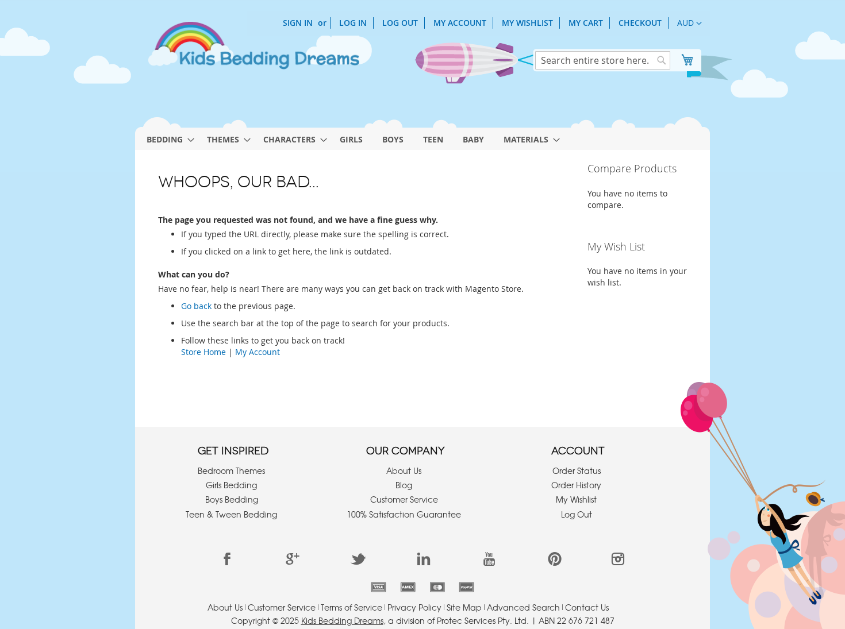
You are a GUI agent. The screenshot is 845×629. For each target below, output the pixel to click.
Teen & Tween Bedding (231, 514)
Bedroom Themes (231, 470)
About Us (403, 470)
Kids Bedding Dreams (342, 620)
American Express (408, 587)
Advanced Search (523, 607)
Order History (576, 485)
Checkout (640, 22)
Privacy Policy (414, 607)
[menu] (422, 136)
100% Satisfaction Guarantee (404, 514)
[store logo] (253, 50)
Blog (403, 485)
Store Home (203, 351)
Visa (378, 587)
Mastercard (437, 587)
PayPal (466, 587)
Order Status (576, 470)
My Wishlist (527, 22)
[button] (689, 23)
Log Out (400, 22)
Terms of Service (351, 607)
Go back (196, 305)
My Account (459, 22)
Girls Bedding (231, 485)
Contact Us (587, 607)
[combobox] (602, 60)
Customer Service (404, 499)
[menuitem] (167, 139)
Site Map (464, 607)
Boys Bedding (231, 499)
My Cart (586, 22)
